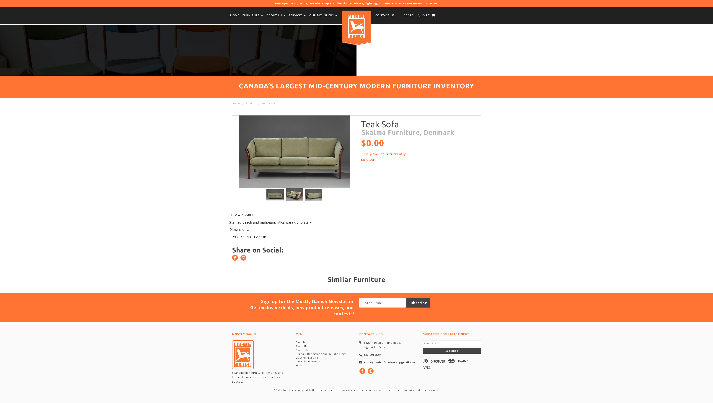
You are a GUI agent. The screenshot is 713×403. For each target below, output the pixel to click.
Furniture (251, 15)
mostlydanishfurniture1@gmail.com (390, 362)
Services (296, 15)
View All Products (307, 357)
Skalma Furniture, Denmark (408, 132)
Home (234, 15)
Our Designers (322, 15)
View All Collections (308, 361)
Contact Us (385, 15)
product (251, 103)
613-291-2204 (372, 354)
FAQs (299, 365)
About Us (275, 15)
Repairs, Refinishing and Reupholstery (321, 354)
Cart (426, 15)
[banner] (356, 26)
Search (410, 15)
